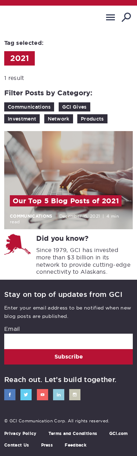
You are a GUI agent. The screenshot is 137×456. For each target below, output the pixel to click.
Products (92, 119)
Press (47, 445)
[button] (110, 17)
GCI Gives (74, 107)
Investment (22, 119)
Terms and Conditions (72, 433)
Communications (29, 107)
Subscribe (68, 356)
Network (59, 119)
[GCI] (33, 18)
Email (12, 328)
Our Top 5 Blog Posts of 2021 (66, 200)
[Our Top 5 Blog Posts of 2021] (68, 180)
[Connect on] (9, 394)
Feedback (75, 445)
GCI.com (118, 433)
